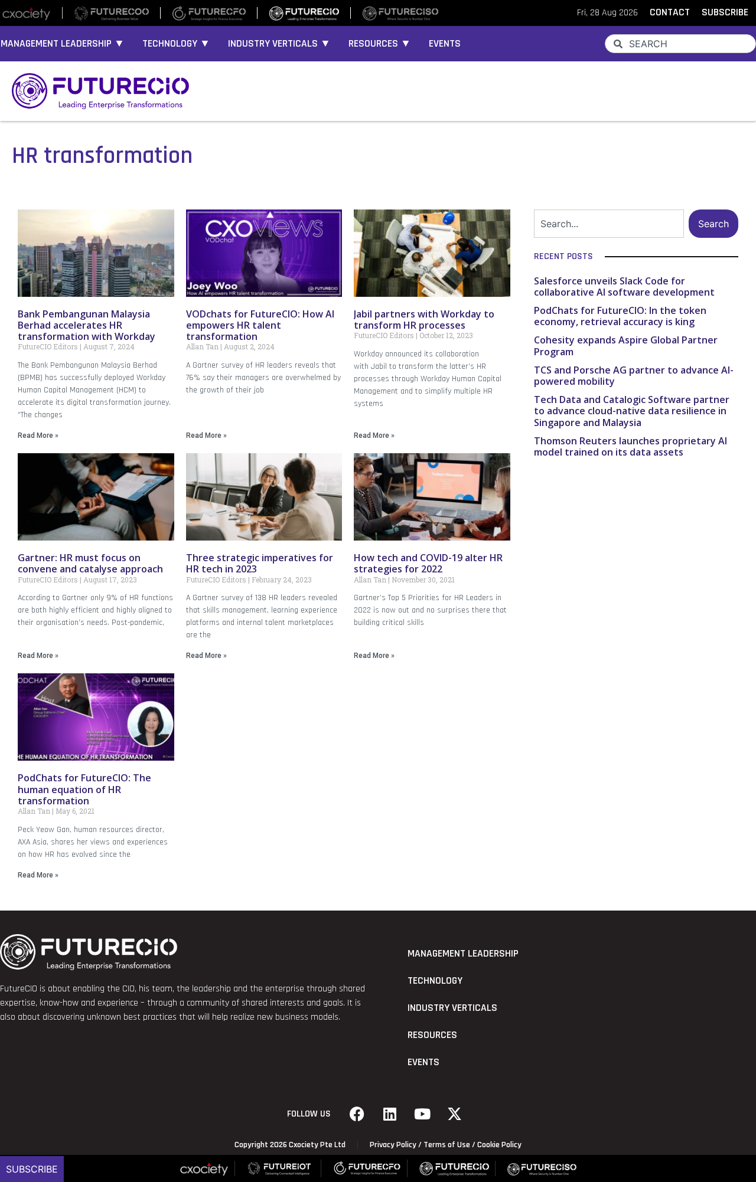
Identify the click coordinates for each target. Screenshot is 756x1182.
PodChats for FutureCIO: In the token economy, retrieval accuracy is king (620, 316)
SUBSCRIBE (725, 12)
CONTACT (670, 12)
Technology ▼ (176, 43)
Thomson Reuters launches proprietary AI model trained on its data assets (630, 446)
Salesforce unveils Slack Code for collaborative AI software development (624, 286)
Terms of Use (446, 1145)
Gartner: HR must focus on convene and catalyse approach (90, 563)
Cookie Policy (499, 1145)
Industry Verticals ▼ (279, 43)
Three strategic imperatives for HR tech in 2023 (259, 563)
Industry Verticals (452, 1007)
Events (445, 43)
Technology (435, 980)
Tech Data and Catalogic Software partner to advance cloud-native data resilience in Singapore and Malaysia (631, 410)
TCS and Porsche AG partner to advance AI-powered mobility (634, 376)
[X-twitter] (455, 1114)
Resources (432, 1035)
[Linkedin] (390, 1114)
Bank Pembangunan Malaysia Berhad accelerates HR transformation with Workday (88, 325)
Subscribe (32, 1169)
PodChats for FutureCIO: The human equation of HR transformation (84, 789)
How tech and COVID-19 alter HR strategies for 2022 (428, 563)
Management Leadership (463, 953)
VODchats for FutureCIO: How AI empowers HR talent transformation (260, 325)
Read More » (38, 435)
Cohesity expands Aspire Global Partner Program (626, 345)
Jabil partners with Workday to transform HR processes (424, 319)
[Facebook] (357, 1114)
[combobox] (680, 43)
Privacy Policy (393, 1145)
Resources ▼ (379, 43)
